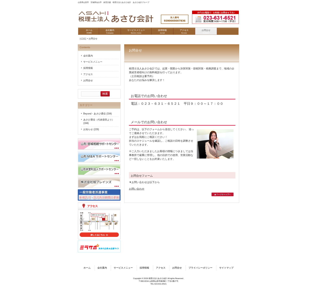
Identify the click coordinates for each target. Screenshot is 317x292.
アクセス (88, 74)
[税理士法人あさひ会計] (119, 23)
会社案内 (88, 56)
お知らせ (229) (91, 129)
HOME (83, 38)
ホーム (87, 268)
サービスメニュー (92, 62)
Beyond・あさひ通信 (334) (97, 113)
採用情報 (88, 68)
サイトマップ (226, 268)
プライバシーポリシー (200, 268)
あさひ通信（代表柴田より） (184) (98, 121)
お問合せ (88, 80)
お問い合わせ (136, 188)
